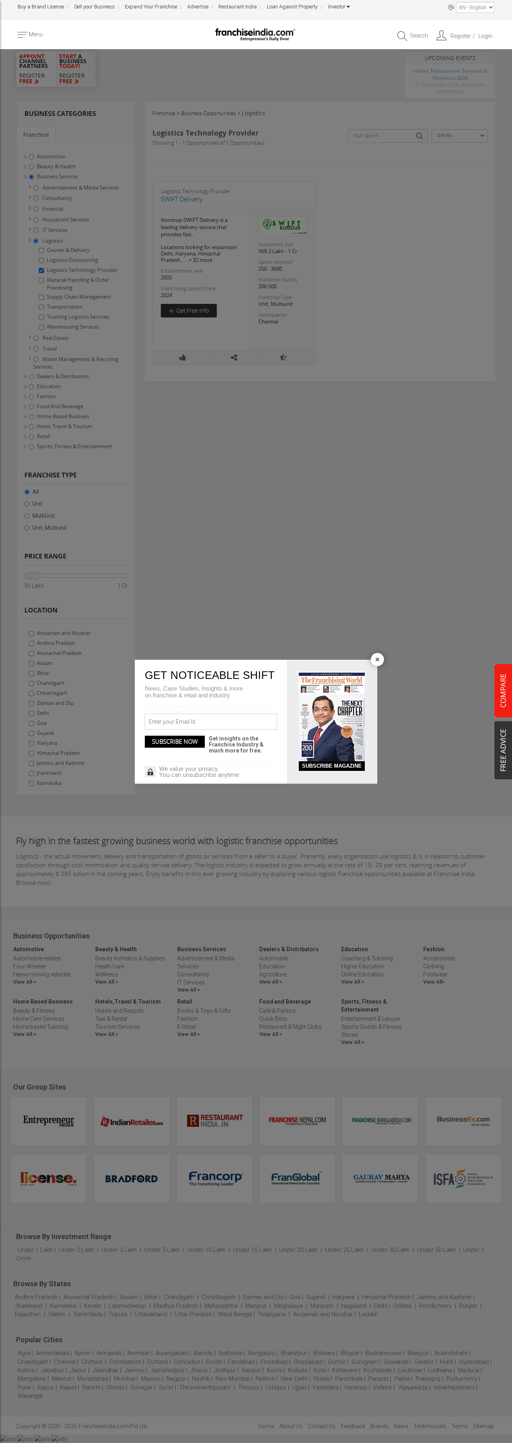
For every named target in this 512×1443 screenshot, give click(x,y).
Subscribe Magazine (332, 766)
